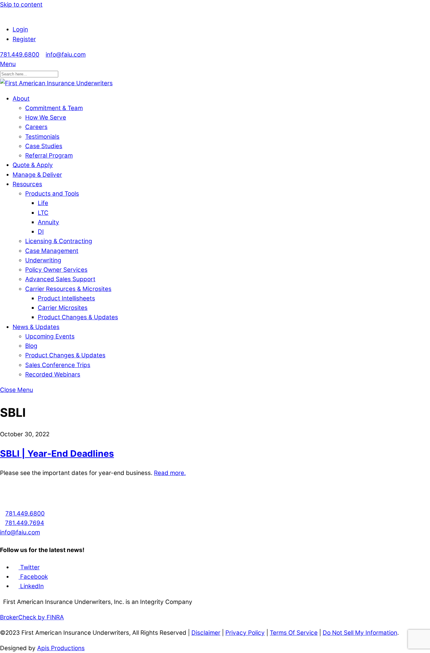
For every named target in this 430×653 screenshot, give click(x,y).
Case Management (51, 250)
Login (20, 29)
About (21, 98)
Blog (31, 345)
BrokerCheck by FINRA (32, 617)
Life (43, 203)
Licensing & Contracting (58, 241)
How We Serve (45, 117)
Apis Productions (61, 648)
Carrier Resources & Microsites (68, 289)
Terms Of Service (294, 632)
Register (24, 39)
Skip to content (21, 4)
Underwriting (43, 260)
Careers (36, 127)
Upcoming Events (50, 336)
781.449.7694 (24, 523)
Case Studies (43, 146)
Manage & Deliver (37, 174)
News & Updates (36, 327)
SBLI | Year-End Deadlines (57, 453)
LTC (43, 212)
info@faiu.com (66, 54)
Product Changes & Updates (78, 317)
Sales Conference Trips (57, 365)
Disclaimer (205, 632)
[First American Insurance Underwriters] (56, 83)
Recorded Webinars (52, 374)
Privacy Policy (245, 632)
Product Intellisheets (66, 298)
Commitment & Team (54, 108)
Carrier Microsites (63, 307)
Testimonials (42, 136)
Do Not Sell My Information (360, 632)
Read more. (170, 473)
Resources (27, 184)
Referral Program (49, 155)
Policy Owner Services (56, 269)
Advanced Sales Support (60, 279)
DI (41, 231)
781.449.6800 (19, 54)
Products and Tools (52, 193)
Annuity (48, 222)
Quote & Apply (33, 165)
